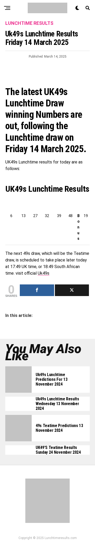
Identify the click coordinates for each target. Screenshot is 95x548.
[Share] (37, 290)
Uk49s (43, 273)
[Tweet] (72, 290)
